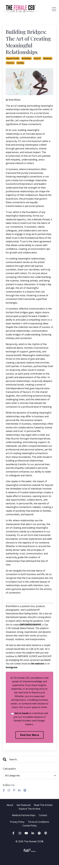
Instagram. (12, 667)
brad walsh (26, 58)
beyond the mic (13, 58)
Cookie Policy (29, 825)
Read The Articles (43, 805)
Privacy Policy (17, 821)
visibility (20, 63)
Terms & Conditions (38, 821)
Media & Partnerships (23, 815)
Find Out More (29, 735)
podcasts (10, 63)
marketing (48, 58)
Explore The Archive (29, 808)
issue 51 (37, 58)
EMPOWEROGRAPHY (30, 624)
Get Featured (24, 805)
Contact (43, 815)
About (10, 805)
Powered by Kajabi (29, 857)
